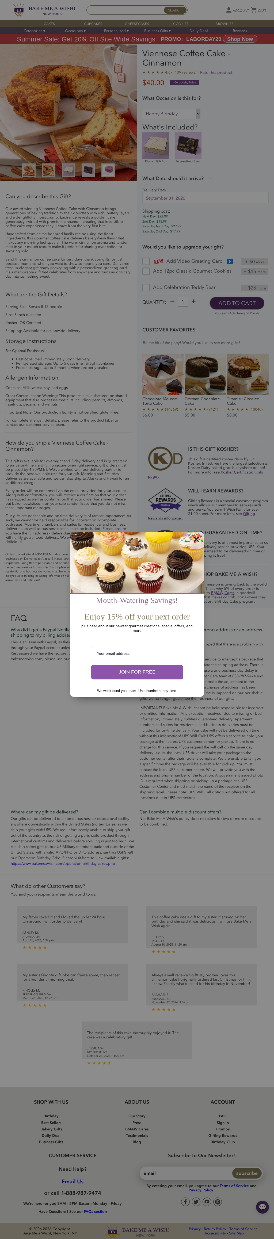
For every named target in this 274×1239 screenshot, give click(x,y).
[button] (137, 672)
